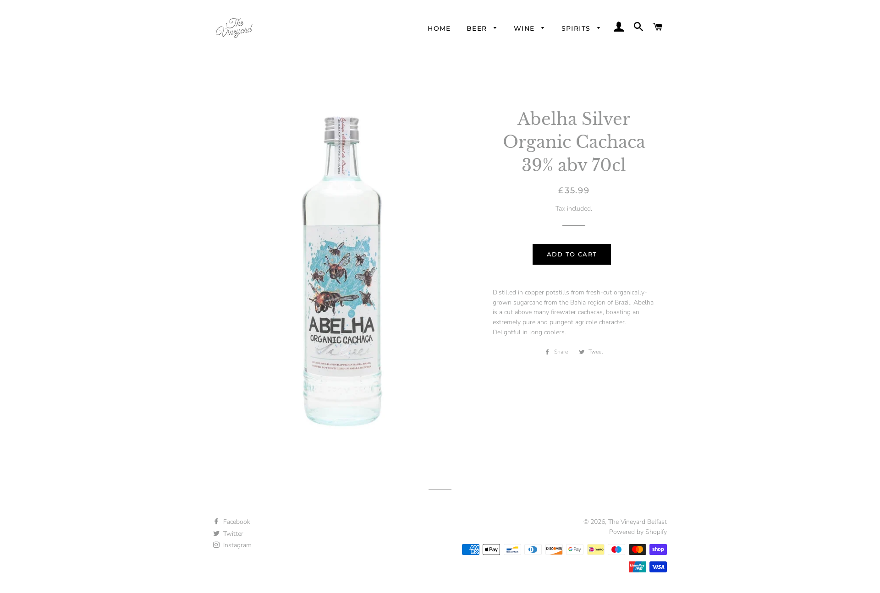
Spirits (577, 28)
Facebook (235, 521)
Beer (478, 28)
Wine (525, 28)
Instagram (236, 545)
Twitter (232, 533)
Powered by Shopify (638, 532)
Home (439, 28)
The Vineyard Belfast (637, 521)
